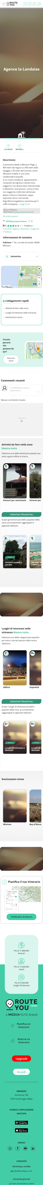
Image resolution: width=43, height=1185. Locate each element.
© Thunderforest (18, 287)
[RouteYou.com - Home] (12, 4)
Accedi (21, 1072)
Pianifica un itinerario (24, 1025)
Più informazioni (10, 216)
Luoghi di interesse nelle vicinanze (20, 312)
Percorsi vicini (11, 359)
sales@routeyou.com (22, 1171)
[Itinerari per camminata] (15, 480)
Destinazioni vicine (13, 317)
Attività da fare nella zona (16, 308)
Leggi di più (25, 204)
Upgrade (21, 1059)
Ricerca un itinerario (24, 1040)
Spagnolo (35, 229)
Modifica (19, 149)
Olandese (25, 229)
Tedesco (8, 231)
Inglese (16, 229)
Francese (7, 229)
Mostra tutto (9, 448)
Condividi (8, 149)
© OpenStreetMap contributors (32, 287)
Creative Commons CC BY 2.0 (23, 212)
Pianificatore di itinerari (21, 917)
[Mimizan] (15, 806)
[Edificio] (15, 667)
